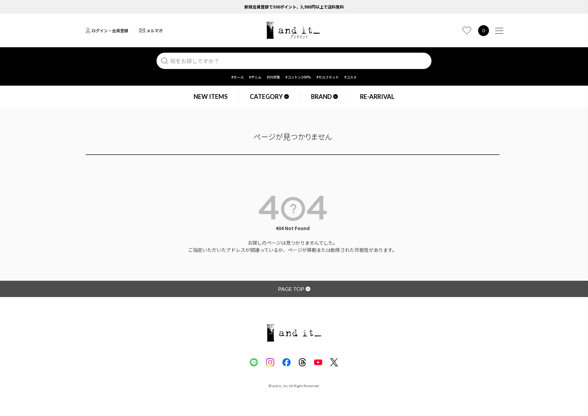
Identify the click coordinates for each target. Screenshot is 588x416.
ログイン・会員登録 (110, 30)
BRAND (321, 96)
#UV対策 (273, 77)
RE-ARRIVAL (377, 96)
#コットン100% (298, 77)
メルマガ (154, 30)
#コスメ (350, 77)
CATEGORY (266, 96)
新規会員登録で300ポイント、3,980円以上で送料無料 (294, 7)
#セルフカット (327, 77)
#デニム (255, 77)
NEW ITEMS (211, 96)
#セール (237, 77)
